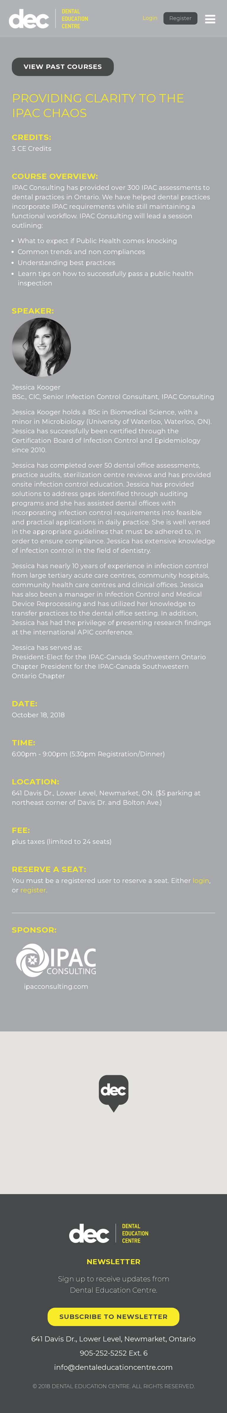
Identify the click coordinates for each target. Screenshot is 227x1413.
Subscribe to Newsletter (113, 1317)
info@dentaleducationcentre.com (113, 1367)
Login (150, 18)
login (201, 881)
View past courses (63, 67)
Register (180, 18)
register (33, 890)
